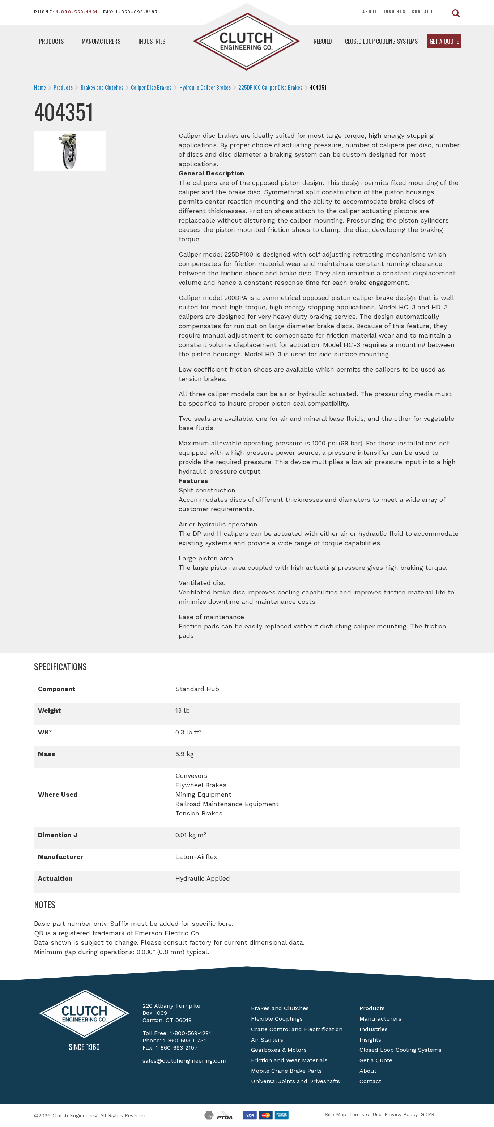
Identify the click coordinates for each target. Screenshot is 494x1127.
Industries (152, 41)
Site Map (335, 1114)
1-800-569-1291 (77, 12)
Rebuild (323, 41)
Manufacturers (101, 41)
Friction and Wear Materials (289, 1060)
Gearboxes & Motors (279, 1049)
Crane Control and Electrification (296, 1029)
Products (51, 41)
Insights (395, 11)
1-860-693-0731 (184, 1040)
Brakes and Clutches (280, 1008)
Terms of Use (365, 1114)
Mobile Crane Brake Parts (286, 1070)
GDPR (427, 1114)
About (370, 11)
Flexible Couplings (277, 1018)
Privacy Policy (401, 1114)
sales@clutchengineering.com (184, 1060)
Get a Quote (444, 41)
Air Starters (267, 1039)
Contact (423, 11)
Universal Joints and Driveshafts (295, 1081)
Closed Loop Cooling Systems (381, 41)
